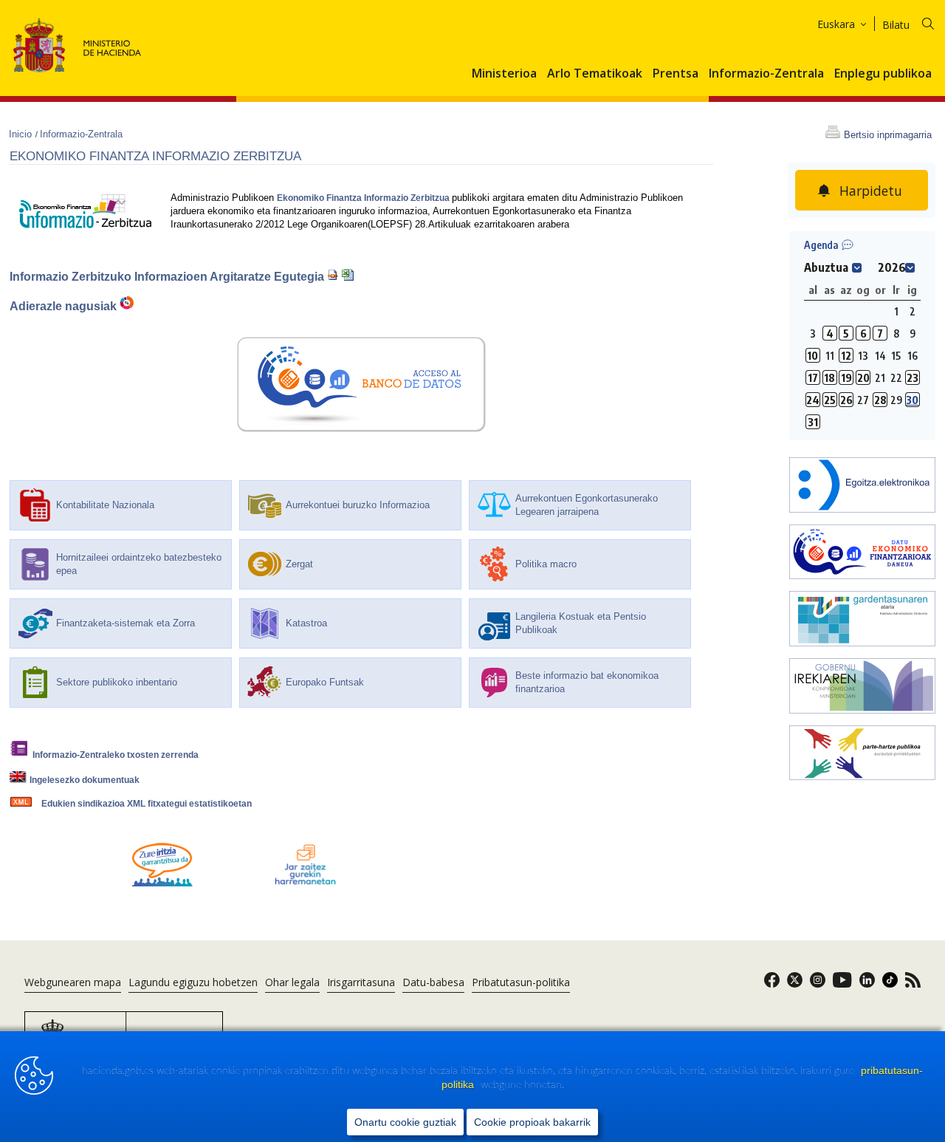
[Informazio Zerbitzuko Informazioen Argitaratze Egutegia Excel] (348, 277)
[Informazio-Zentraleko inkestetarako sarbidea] (162, 883)
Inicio (22, 134)
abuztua (826, 267)
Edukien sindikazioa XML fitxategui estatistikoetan (146, 803)
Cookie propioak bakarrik (532, 1122)
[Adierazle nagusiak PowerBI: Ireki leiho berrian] (127, 306)
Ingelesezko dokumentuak (85, 780)
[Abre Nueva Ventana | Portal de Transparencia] (862, 620)
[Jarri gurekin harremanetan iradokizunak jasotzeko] (305, 883)
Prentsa (675, 73)
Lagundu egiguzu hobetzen (193, 982)
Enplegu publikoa (883, 73)
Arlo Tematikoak (594, 73)
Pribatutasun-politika (521, 982)
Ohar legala (292, 982)
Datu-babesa (433, 982)
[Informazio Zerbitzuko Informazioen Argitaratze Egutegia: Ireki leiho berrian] (333, 277)
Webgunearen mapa (72, 982)
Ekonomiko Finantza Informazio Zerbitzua (364, 198)
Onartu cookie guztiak (405, 1122)
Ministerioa (504, 73)
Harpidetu (870, 190)
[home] (862, 486)
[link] (772, 984)
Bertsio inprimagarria (888, 134)
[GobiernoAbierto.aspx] (862, 687)
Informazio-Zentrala (766, 73)
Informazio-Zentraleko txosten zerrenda (115, 754)
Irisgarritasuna (361, 982)
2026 (892, 267)
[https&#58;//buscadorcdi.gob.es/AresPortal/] (862, 553)
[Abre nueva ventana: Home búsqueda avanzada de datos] (361, 423)
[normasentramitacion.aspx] (862, 754)
